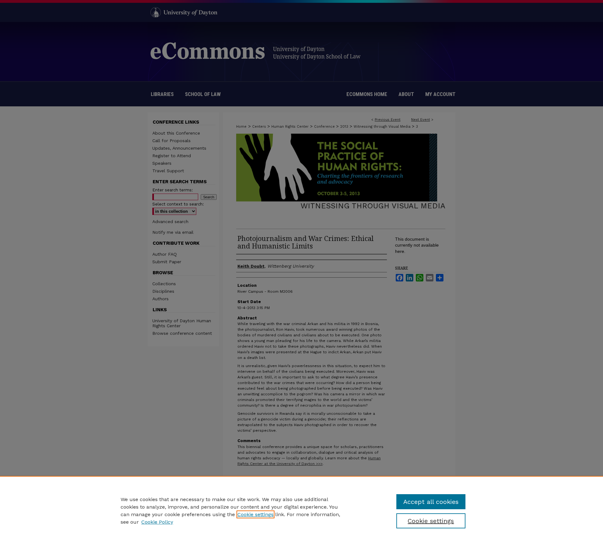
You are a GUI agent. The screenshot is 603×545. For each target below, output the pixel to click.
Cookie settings (255, 514)
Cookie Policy (157, 522)
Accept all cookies (431, 501)
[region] (301, 510)
